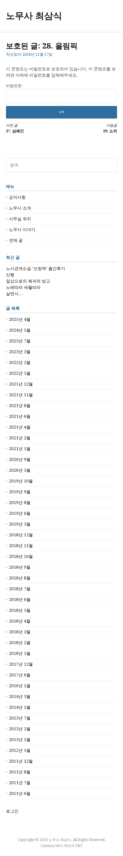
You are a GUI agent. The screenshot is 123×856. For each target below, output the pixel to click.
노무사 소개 (20, 208)
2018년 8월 (19, 578)
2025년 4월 (19, 319)
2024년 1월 (19, 330)
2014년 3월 (19, 696)
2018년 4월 (19, 621)
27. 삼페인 (15, 128)
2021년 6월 (19, 416)
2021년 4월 (19, 427)
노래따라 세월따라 (23, 287)
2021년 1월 (19, 448)
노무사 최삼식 (34, 15)
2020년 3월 (19, 470)
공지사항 (17, 197)
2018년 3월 (19, 631)
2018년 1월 (19, 653)
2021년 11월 (21, 394)
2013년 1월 (19, 739)
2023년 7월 (19, 341)
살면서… (14, 293)
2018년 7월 (19, 588)
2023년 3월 (19, 351)
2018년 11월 (21, 545)
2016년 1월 (19, 685)
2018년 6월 (19, 599)
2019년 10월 (21, 481)
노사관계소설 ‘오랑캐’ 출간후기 (35, 268)
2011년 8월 (19, 772)
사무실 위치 (20, 218)
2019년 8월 (19, 502)
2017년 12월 (21, 664)
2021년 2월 (19, 437)
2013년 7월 (19, 718)
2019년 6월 (19, 513)
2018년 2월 (19, 642)
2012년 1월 (19, 750)
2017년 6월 (19, 675)
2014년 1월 (19, 707)
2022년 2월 (19, 362)
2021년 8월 (19, 405)
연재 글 (16, 240)
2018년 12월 (21, 534)
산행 (10, 274)
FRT (79, 846)
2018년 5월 (19, 610)
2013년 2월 (19, 728)
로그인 (12, 811)
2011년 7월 (19, 782)
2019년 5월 (19, 524)
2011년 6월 (19, 793)
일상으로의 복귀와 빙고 (28, 281)
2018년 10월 (21, 556)
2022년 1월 (19, 373)
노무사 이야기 (22, 229)
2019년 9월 (19, 491)
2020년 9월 (19, 459)
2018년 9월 (19, 567)
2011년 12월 (21, 761)
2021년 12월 (21, 384)
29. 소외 (110, 128)
